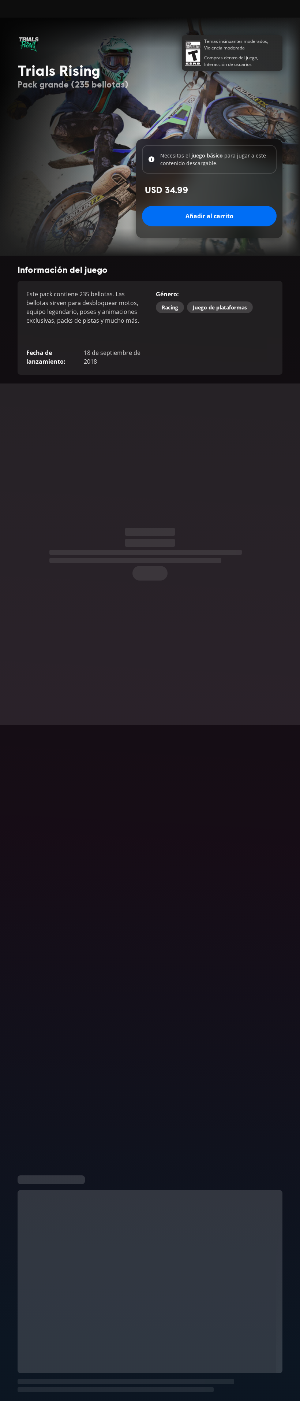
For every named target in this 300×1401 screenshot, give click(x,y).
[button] (150, 955)
